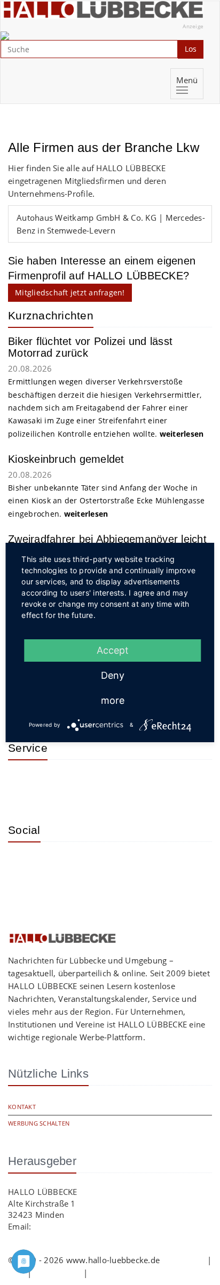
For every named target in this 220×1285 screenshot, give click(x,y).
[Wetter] (24, 784)
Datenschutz (57, 1272)
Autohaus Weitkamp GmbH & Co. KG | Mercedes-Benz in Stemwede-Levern (111, 224)
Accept (113, 650)
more (112, 700)
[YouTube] (59, 866)
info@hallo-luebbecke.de (81, 1226)
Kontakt (22, 1107)
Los (191, 49)
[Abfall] (93, 784)
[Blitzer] (59, 784)
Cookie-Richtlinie (121, 1272)
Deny (112, 675)
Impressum (183, 1260)
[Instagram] (24, 866)
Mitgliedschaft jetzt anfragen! (70, 292)
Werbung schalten (38, 1123)
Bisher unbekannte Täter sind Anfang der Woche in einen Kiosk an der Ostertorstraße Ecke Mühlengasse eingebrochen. (106, 501)
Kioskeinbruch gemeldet (66, 459)
